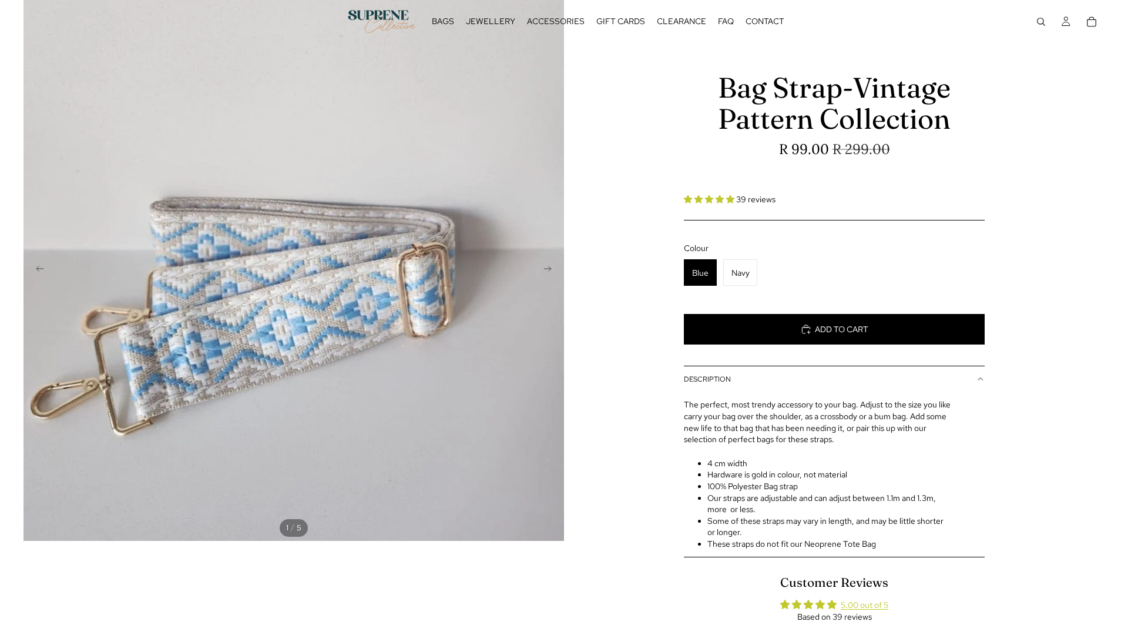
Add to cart (841, 329)
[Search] (1041, 22)
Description (707, 379)
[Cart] (1091, 22)
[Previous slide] (36, 270)
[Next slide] (551, 270)
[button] (710, 199)
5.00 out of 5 (864, 605)
